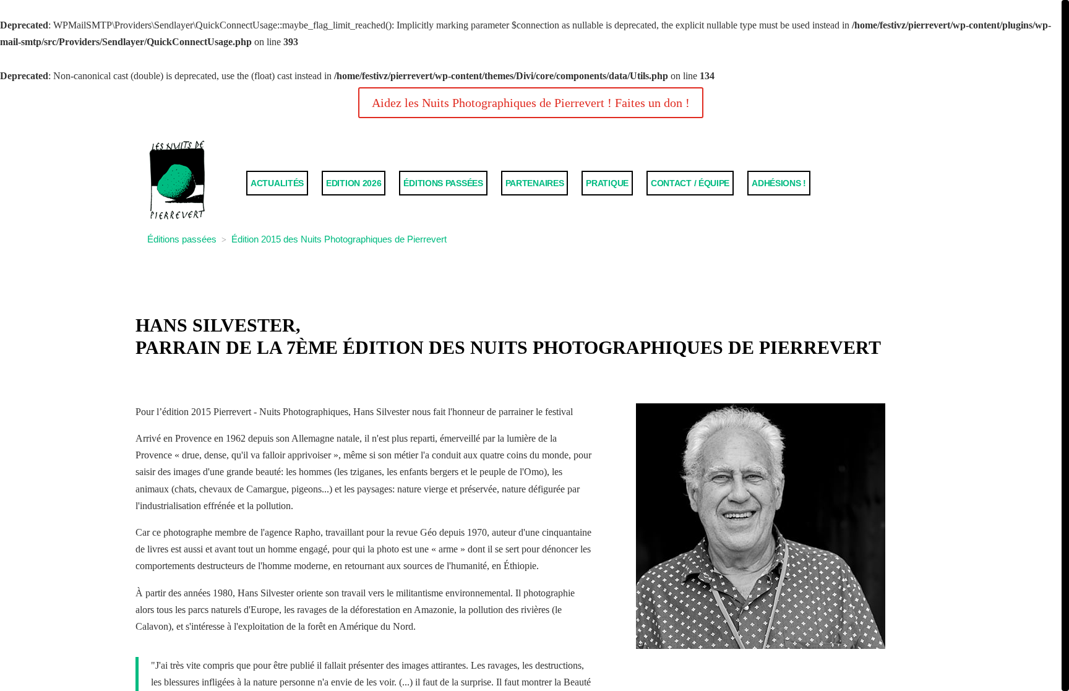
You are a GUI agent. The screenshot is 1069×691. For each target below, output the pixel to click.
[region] (534, 345)
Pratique (607, 183)
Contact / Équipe (690, 183)
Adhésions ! (779, 183)
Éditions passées (443, 183)
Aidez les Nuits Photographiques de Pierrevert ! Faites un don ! (531, 102)
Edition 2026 (353, 183)
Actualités (277, 183)
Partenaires (534, 183)
